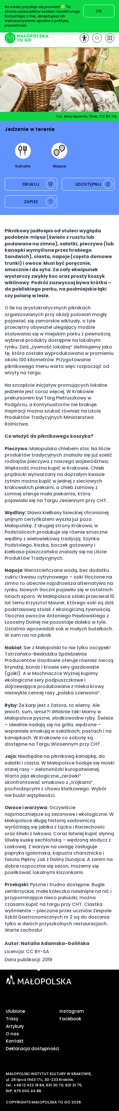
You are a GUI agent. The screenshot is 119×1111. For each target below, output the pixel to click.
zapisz (31, 202)
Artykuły (15, 1026)
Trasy (12, 1019)
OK (99, 11)
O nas (12, 1034)
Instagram (72, 1011)
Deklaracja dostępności (32, 1049)
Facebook (70, 1019)
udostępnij (88, 184)
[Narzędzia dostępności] (84, 38)
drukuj (31, 184)
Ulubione (15, 1011)
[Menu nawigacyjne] (109, 38)
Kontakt (15, 1041)
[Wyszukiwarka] (97, 38)
